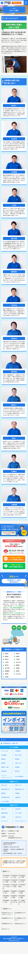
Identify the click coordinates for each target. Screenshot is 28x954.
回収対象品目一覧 (5, 789)
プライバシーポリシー (20, 821)
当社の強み (18, 809)
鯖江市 (6, 659)
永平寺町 (7, 668)
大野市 (18, 659)
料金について (18, 785)
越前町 (18, 665)
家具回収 (17, 759)
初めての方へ (4, 785)
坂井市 (18, 653)
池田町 (6, 677)
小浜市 (6, 662)
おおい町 (18, 674)
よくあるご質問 (5, 801)
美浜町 (6, 674)
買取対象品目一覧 (19, 789)
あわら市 (18, 662)
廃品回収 (3, 759)
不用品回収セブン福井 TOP (10, 743)
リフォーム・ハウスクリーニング (6, 776)
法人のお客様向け (19, 776)
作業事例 (17, 793)
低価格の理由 (4, 813)
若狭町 (18, 668)
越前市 (6, 656)
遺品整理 (17, 767)
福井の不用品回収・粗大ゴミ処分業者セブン (14, 938)
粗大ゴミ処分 (18, 755)
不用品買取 (4, 755)
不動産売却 (4, 771)
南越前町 (7, 671)
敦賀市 (18, 656)
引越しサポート (19, 763)
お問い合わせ (18, 817)
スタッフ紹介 (18, 813)
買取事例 (3, 793)
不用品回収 (18, 751)
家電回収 (3, 763)
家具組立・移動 (5, 767)
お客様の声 (18, 797)
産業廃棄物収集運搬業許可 (9, 843)
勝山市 (6, 665)
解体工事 (17, 771)
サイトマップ (4, 821)
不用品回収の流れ (5, 797)
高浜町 (18, 671)
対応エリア (4, 809)
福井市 (6, 653)
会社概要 (3, 817)
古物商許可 (6, 847)
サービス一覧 (4, 751)
